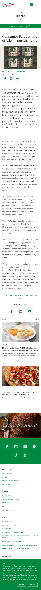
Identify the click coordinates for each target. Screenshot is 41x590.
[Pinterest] (34, 446)
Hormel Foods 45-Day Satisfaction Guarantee (19, 545)
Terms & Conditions (9, 525)
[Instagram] (16, 446)
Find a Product (8, 510)
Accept (21, 585)
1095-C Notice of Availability (13, 541)
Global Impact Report (10, 481)
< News (20, 12)
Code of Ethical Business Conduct (15, 549)
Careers (5, 477)
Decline (32, 585)
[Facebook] (5, 78)
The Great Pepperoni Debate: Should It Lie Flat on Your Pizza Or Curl (19, 393)
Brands (4, 344)
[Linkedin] (11, 78)
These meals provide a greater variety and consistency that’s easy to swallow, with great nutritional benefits (19, 354)
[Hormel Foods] (8, 5)
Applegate (11, 71)
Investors (6, 484)
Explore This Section (19, 26)
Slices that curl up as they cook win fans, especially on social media (19, 399)
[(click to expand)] (37, 5)
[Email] (17, 78)
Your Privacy (10, 532)
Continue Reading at (21, 295)
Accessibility (7, 495)
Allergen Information (10, 499)
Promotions (6, 521)
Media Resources (8, 473)
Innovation (21, 71)
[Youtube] (25, 455)
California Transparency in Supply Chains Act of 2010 (20, 537)
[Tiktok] (16, 455)
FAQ (3, 506)
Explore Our (19, 425)
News (4, 319)
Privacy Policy (7, 529)
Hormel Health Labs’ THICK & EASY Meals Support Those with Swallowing (19, 349)
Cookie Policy (19, 579)
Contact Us (6, 503)
